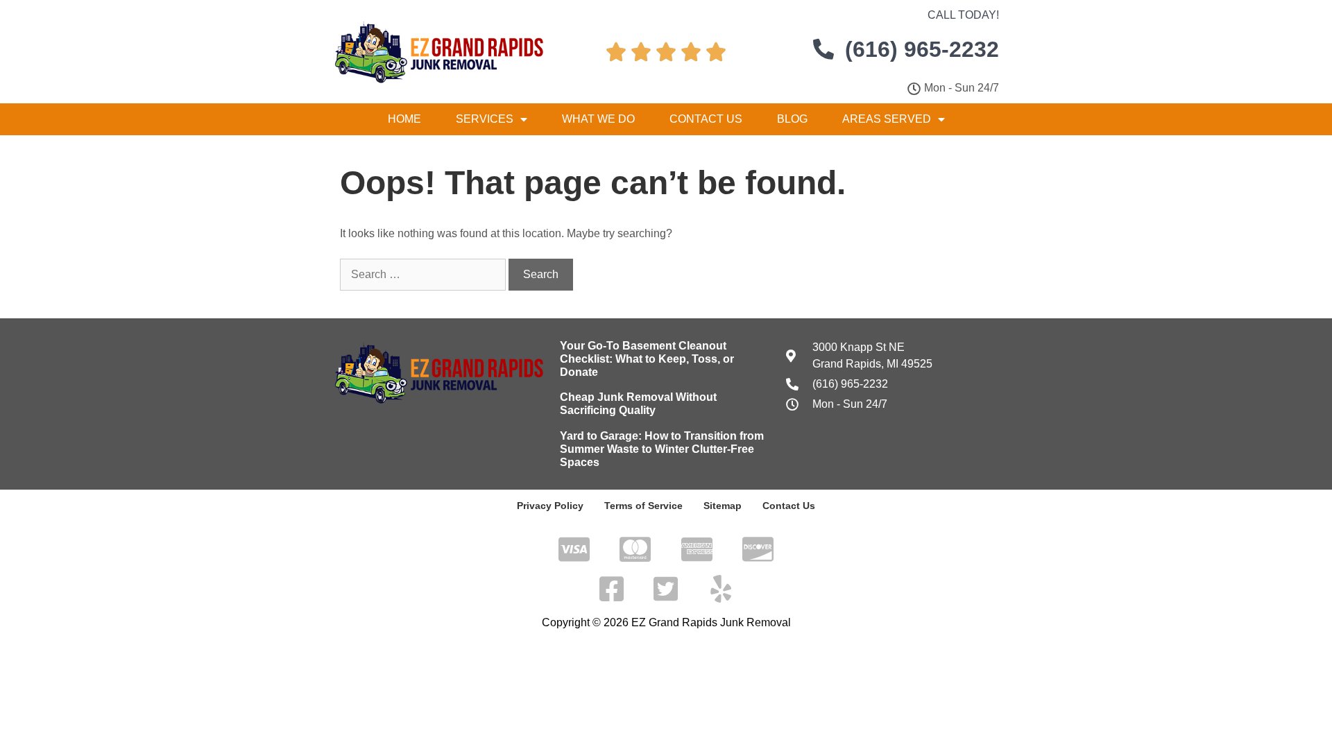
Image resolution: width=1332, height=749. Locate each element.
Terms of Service (643, 505)
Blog (792, 119)
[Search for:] (424, 274)
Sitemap (722, 505)
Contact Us (705, 119)
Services (484, 119)
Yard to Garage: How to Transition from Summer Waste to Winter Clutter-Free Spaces (662, 449)
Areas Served (886, 119)
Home (404, 119)
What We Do (598, 119)
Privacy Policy (550, 505)
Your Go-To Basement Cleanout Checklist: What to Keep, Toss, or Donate (647, 359)
